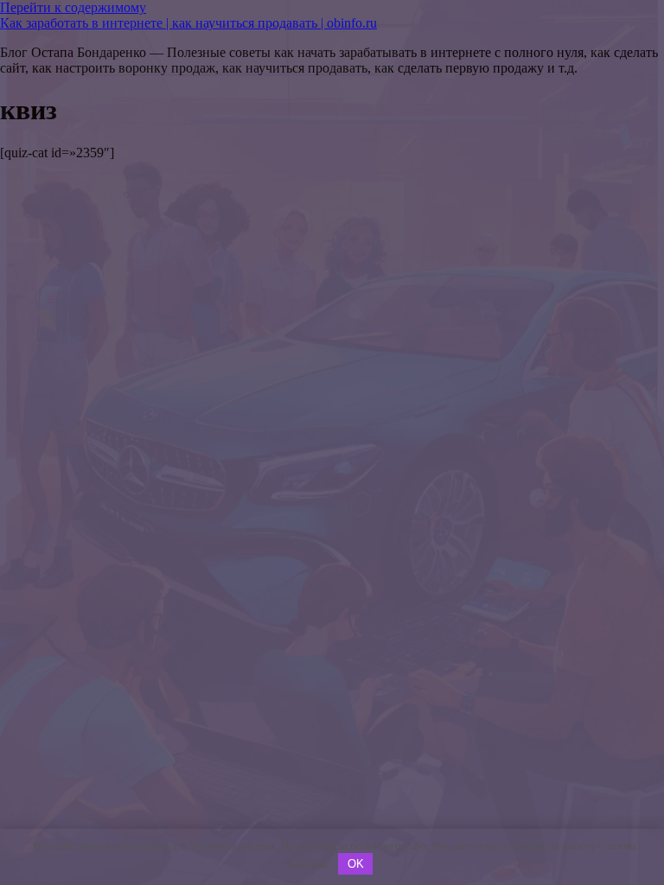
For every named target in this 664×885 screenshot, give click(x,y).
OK (356, 863)
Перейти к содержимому (73, 7)
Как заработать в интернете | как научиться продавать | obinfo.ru (188, 23)
